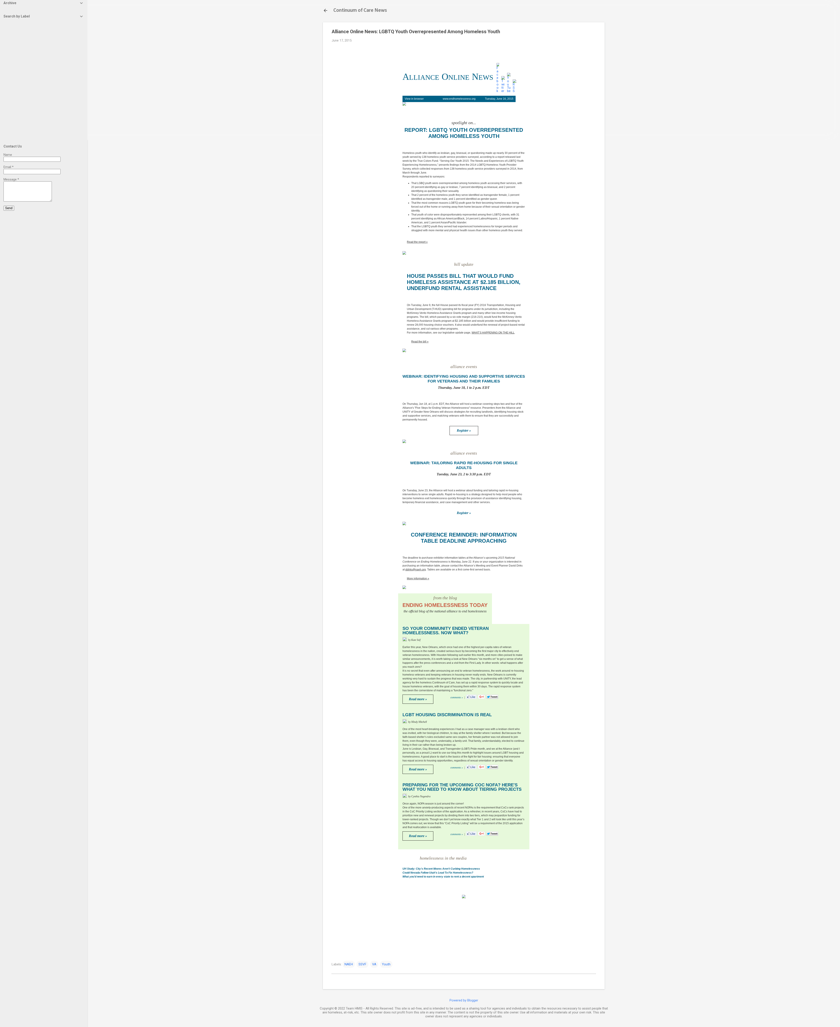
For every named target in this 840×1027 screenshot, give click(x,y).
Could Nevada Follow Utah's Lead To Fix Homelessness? (437, 872)
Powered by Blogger (464, 1000)
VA (374, 964)
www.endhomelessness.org (459, 98)
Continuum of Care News (360, 10)
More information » (418, 578)
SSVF (362, 964)
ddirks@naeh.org (415, 569)
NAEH (349, 964)
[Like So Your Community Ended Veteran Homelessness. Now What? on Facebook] (471, 698)
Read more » (418, 699)
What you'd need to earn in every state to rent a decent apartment (443, 876)
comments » (456, 697)
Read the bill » (420, 341)
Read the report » (417, 241)
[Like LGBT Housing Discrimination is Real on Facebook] (471, 768)
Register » (464, 430)
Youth (386, 964)
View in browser (414, 98)
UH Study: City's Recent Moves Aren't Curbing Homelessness (441, 868)
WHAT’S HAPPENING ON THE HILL (493, 332)
